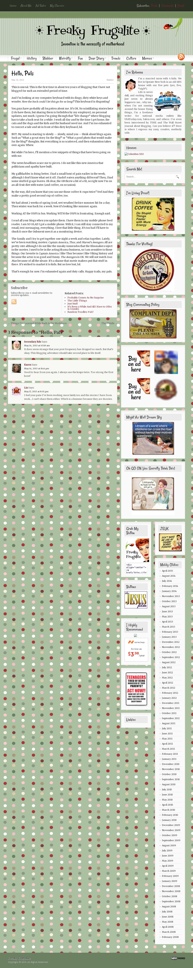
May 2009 (167, 860)
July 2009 (167, 850)
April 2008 (168, 926)
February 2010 (170, 815)
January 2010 (169, 820)
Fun (80, 58)
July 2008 (167, 911)
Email (181, 5)
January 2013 (169, 636)
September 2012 (171, 657)
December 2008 (171, 886)
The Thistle (109, 323)
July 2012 (167, 667)
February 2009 (170, 876)
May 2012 (167, 677)
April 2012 (167, 682)
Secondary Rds (32, 341)
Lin (26, 387)
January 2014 (169, 591)
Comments (167, 5)
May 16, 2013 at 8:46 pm (36, 368)
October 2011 (169, 713)
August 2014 (168, 575)
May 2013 (167, 616)
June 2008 (167, 916)
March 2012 (168, 687)
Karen (27, 364)
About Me (26, 5)
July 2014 (167, 581)
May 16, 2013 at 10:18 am (37, 345)
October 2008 (169, 896)
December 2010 (170, 764)
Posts (154, 5)
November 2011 (171, 708)
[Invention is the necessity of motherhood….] (98, 49)
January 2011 (169, 759)
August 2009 (169, 845)
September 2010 (171, 779)
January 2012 (169, 698)
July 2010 (167, 789)
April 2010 (167, 804)
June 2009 (167, 855)
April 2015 (167, 570)
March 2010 (168, 809)
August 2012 (168, 662)
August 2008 (169, 906)
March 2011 (168, 748)
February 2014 (170, 586)
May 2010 (167, 799)
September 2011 (171, 718)
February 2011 (170, 753)
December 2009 (171, 825)
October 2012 (169, 652)
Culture (131, 58)
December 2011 (170, 703)
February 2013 (170, 631)
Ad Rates (40, 5)
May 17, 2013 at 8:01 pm (36, 391)
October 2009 (169, 835)
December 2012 (170, 642)
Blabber (48, 58)
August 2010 (168, 784)
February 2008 (170, 937)
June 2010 (167, 794)
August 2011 (168, 723)
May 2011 (167, 738)
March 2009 (169, 870)
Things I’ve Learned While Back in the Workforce (37, 323)
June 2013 (167, 611)
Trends (115, 58)
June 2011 (167, 733)
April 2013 (167, 621)
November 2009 (171, 830)
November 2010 (171, 769)
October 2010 (169, 774)
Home (13, 5)
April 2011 (167, 743)
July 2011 (167, 728)
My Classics (57, 5)
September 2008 (171, 901)
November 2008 (171, 891)
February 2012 (170, 692)
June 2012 (167, 672)
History (32, 58)
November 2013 (171, 596)
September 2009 (171, 840)
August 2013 (168, 606)
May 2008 (167, 921)
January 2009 (169, 881)
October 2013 (169, 601)
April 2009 (168, 865)
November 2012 (171, 647)
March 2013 (168, 626)
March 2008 (169, 932)
